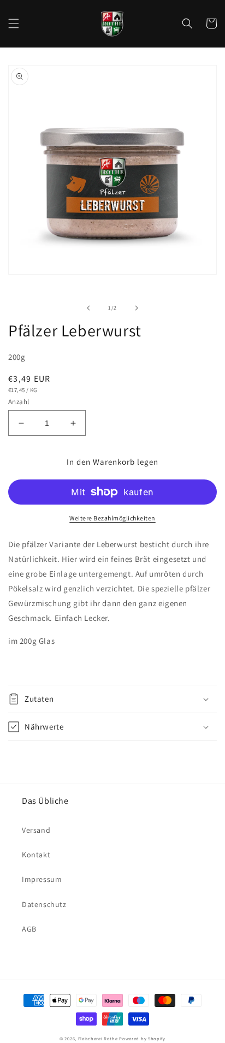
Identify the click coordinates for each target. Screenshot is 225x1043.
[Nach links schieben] (88, 308)
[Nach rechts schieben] (137, 308)
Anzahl (18, 401)
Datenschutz (44, 904)
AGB (29, 929)
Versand (36, 830)
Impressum (42, 879)
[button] (14, 23)
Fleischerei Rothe (98, 1038)
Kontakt (36, 855)
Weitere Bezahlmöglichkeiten (112, 518)
